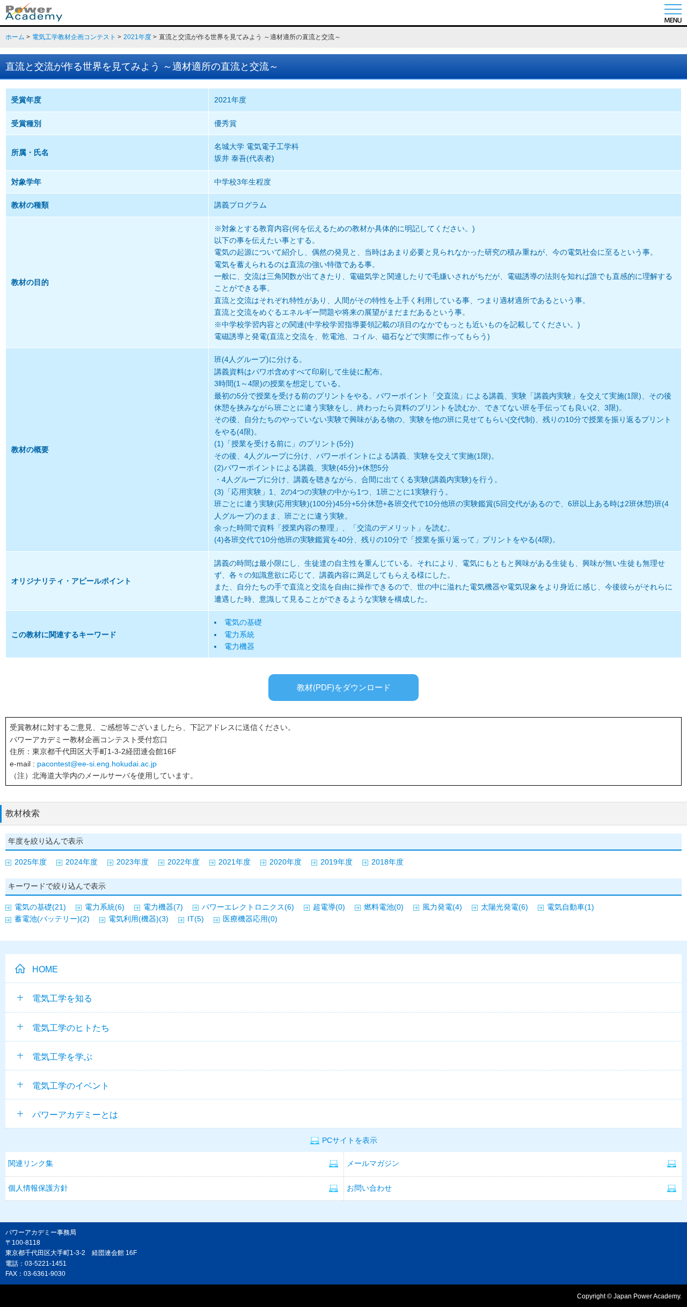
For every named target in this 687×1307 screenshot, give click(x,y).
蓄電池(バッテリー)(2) (52, 918)
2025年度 (30, 862)
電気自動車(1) (570, 907)
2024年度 (81, 862)
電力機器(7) (163, 907)
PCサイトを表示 (349, 1140)
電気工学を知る (62, 998)
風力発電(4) (442, 907)
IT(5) (195, 918)
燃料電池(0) (384, 907)
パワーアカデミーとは (75, 1114)
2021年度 (137, 37)
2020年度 (285, 862)
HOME (45, 969)
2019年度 (336, 862)
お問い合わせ (369, 1188)
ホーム (15, 37)
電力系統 (239, 634)
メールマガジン (373, 1164)
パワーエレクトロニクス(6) (248, 907)
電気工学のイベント (70, 1085)
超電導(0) (329, 907)
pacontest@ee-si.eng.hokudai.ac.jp (96, 763)
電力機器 (239, 646)
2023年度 (132, 862)
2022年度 (183, 862)
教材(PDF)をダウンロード (344, 687)
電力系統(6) (105, 907)
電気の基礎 (243, 622)
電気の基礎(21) (40, 907)
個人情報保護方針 (38, 1188)
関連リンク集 (30, 1164)
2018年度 (387, 862)
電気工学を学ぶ (62, 1056)
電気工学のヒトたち (70, 1027)
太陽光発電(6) (504, 907)
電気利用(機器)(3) (138, 918)
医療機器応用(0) (250, 918)
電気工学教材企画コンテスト (74, 37)
